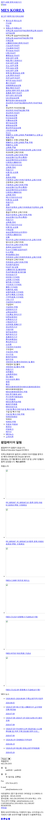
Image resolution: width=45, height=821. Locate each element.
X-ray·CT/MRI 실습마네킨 (16, 250)
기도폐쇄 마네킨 (13, 48)
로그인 (4, 16)
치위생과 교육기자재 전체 (17, 262)
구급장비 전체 (12, 307)
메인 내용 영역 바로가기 (11, 2)
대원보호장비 (11, 317)
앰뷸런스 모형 (12, 145)
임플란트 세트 (12, 290)
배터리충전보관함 (13, 402)
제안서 (9, 432)
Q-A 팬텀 (9, 252)
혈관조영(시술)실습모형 (16, 100)
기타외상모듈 (11, 130)
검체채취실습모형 (13, 85)
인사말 (9, 23)
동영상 (9, 427)
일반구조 (9, 359)
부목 (8, 382)
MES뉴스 (10, 434)
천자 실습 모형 (12, 68)
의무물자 (9, 372)
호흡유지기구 (11, 337)
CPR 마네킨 (11, 53)
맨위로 (4, 808)
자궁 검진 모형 (12, 63)
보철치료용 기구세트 (15, 292)
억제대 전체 (11, 422)
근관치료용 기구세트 (15, 297)
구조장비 (9, 347)
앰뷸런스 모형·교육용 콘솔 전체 (19, 142)
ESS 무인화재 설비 (14, 394)
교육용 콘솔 (11, 147)
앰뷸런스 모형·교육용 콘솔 (17, 135)
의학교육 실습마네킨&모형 (17, 31)
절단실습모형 (11, 123)
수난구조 (9, 354)
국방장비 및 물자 (13, 362)
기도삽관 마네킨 (13, 46)
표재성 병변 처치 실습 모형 (17, 90)
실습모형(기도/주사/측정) (16, 157)
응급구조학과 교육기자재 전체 (19, 215)
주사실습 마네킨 (13, 51)
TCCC (8, 133)
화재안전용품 (11, 404)
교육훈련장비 (11, 374)
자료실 (9, 424)
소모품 (9, 344)
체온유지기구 (11, 334)
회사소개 (9, 21)
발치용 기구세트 (13, 282)
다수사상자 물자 (13, 379)
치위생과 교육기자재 (15, 257)
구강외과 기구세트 (14, 285)
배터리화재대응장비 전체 (16, 392)
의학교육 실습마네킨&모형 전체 (19, 38)
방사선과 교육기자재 (15, 240)
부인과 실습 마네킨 (14, 80)
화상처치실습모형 (13, 128)
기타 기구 (10, 299)
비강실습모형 (11, 118)
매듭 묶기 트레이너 (14, 60)
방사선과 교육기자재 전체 (17, 245)
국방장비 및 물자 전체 (15, 367)
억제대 (9, 417)
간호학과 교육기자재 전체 (17, 185)
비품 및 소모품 (12, 172)
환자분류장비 (11, 339)
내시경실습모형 (12, 98)
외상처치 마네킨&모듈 (15, 103)
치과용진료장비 (12, 265)
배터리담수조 (11, 407)
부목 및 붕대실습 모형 (15, 73)
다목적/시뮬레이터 (14, 162)
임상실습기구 (11, 275)
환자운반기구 (11, 342)
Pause (4, 759)
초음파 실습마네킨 (14, 247)
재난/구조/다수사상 (14, 165)
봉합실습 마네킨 (13, 55)
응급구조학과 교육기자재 (16, 207)
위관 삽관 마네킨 (13, 78)
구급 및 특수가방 (13, 409)
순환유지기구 (11, 319)
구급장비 (9, 302)
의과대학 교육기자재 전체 (17, 155)
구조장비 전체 (12, 352)
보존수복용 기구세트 (15, 294)
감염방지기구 (11, 309)
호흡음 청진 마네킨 (14, 93)
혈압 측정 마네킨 (13, 88)
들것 (8, 384)
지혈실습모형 (11, 120)
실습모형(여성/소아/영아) (16, 160)
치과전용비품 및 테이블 (16, 272)
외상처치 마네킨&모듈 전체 (17, 110)
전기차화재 (10, 399)
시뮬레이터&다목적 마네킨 (17, 43)
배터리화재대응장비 (14, 387)
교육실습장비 (11, 312)
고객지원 (9, 437)
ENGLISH (19, 16)
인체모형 (9, 41)
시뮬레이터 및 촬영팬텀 (16, 270)
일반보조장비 (11, 332)
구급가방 (9, 329)
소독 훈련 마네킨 (13, 75)
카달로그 (9, 429)
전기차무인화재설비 (14, 397)
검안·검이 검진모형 (14, 95)
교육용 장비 (11, 167)
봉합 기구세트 (12, 287)
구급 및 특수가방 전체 (15, 414)
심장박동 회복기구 (14, 324)
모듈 (8, 175)
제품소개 (9, 28)
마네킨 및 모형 (12, 267)
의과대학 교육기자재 (15, 150)
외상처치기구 (11, 327)
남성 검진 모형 (12, 70)
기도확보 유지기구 (14, 314)
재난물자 (9, 377)
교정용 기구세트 (13, 280)
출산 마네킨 (11, 83)
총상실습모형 (11, 115)
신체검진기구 (11, 322)
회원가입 (11, 16)
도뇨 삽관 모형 (12, 65)
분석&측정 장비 (12, 255)
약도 (8, 26)
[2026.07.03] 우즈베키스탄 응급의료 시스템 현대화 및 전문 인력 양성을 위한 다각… (24, 732)
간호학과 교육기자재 (15, 180)
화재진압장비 (11, 357)
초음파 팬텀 (11, 177)
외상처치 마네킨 (13, 113)
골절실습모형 (11, 125)
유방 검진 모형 (12, 58)
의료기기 (9, 170)
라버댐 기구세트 (13, 277)
